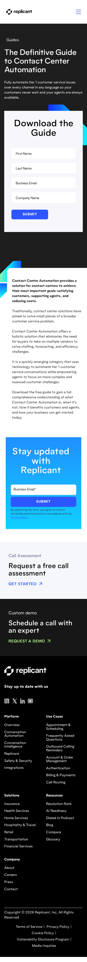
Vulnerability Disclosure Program (42, 939)
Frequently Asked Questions (60, 737)
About (9, 868)
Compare (53, 832)
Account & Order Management (59, 759)
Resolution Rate (58, 804)
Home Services (16, 818)
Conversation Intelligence (15, 745)
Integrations (14, 768)
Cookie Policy (42, 933)
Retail (8, 832)
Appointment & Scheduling (58, 727)
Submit (30, 214)
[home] (18, 12)
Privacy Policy (19, 517)
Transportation (16, 839)
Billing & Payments (61, 775)
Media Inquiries (43, 946)
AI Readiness (56, 811)
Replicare (11, 754)
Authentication (58, 768)
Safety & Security (18, 761)
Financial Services (18, 846)
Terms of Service (29, 927)
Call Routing (55, 782)
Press (8, 882)
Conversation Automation (15, 734)
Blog (49, 825)
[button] (78, 12)
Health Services (16, 811)
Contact (11, 889)
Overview (12, 725)
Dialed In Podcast (60, 818)
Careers (10, 875)
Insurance (12, 804)
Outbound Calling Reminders (60, 748)
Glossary (53, 839)
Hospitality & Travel (20, 825)
